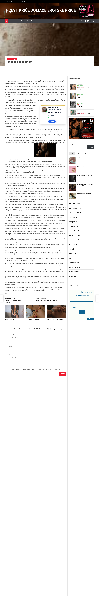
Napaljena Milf (79, 90)
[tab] (72, 153)
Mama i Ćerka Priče (75, 231)
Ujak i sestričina (74, 285)
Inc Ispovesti (73, 222)
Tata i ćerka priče (28, 20)
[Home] (6, 21)
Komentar (11, 334)
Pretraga (71, 144)
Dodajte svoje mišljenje (57, 329)
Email (10, 354)
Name (10, 346)
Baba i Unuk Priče (74, 203)
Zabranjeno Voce (81, 166)
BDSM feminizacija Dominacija (84, 193)
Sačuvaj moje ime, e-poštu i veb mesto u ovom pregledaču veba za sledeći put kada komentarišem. (37, 369)
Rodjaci (71, 249)
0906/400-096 (54, 113)
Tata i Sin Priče (74, 272)
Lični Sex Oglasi (38, 20)
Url (10, 362)
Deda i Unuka (73, 217)
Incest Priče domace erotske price (40, 10)
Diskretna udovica (80, 108)
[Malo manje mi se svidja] (9, 293)
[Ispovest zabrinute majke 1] (1, 298)
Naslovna (11, 20)
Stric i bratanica (74, 263)
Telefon (52, 121)
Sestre (71, 258)
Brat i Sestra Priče (75, 212)
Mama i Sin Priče (19, 20)
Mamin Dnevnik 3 (9, 319)
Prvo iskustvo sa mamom (32, 319)
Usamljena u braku (80, 81)
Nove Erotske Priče (75, 240)
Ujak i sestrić (73, 281)
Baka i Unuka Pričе (75, 208)
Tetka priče (72, 276)
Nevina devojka (79, 99)
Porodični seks (73, 244)
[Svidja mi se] (5, 293)
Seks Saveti (73, 253)
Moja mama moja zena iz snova (55, 319)
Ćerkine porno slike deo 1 (83, 157)
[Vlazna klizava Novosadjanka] (97, 298)
